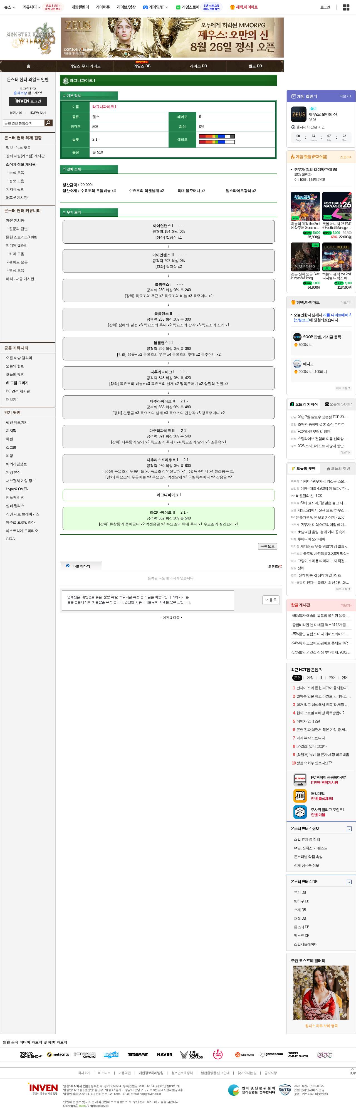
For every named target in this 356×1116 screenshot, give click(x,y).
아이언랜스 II (163, 255)
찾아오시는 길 (247, 1073)
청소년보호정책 (182, 1073)
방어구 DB (301, 901)
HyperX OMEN (17, 489)
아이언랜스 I (163, 226)
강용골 (221, 477)
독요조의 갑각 (184, 325)
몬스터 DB (301, 927)
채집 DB (300, 918)
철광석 (171, 237)
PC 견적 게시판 (18, 391)
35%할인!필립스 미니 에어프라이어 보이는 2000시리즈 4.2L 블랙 (322, 634)
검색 (48, 123)
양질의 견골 (213, 384)
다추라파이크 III (162, 431)
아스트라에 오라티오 (22, 531)
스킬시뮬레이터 (305, 944)
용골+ (132, 354)
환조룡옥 (221, 471)
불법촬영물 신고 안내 (215, 1073)
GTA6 (10, 539)
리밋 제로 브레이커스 (22, 514)
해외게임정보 (16, 464)
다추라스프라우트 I (162, 460)
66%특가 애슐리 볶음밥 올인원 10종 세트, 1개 (322, 615)
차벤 (9, 439)
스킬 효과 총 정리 (307, 839)
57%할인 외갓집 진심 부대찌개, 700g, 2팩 (322, 652)
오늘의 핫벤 (15, 366)
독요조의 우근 (146, 296)
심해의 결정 (128, 325)
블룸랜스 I (163, 284)
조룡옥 (216, 442)
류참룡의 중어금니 (125, 524)
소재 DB (300, 910)
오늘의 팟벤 (15, 374)
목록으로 (267, 546)
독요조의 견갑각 (182, 413)
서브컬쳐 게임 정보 (21, 480)
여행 (9, 455)
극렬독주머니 (197, 471)
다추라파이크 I (162, 372)
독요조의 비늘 (175, 296)
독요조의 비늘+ (132, 384)
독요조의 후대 (155, 325)
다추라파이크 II (162, 401)
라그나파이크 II (162, 512)
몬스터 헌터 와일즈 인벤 (28, 79)
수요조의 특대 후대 (181, 524)
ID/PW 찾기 (38, 112)
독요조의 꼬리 (213, 325)
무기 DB (300, 892)
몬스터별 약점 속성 (308, 857)
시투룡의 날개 (133, 442)
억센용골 (153, 524)
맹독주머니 (189, 384)
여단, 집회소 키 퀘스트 (310, 848)
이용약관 (124, 1073)
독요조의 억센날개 (165, 471)
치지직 (11, 430)
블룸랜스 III (163, 343)
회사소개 (84, 1073)
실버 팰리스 (15, 506)
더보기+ (346, 96)
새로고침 (341, 388)
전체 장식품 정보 (306, 865)
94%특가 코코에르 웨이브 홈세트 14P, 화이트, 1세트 (322, 643)
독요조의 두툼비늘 (129, 471)
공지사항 (270, 1073)
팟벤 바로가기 (17, 422)
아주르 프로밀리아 (20, 522)
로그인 (325, 7)
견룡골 (128, 413)
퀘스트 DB (301, 936)
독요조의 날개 (162, 384)
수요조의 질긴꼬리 (219, 524)
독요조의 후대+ (162, 442)
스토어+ (346, 157)
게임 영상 (13, 472)
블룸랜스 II (163, 313)
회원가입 (16, 112)
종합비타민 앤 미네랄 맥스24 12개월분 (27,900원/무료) (322, 625)
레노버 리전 (15, 497)
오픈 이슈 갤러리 (19, 358)
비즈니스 (104, 1073)
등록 (271, 600)
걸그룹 (11, 447)
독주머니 (200, 296)
